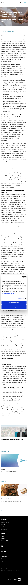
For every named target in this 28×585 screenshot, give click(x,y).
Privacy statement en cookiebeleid (10, 570)
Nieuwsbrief (4, 541)
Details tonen (21, 298)
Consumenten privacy (7, 558)
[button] (20, 2)
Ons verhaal (4, 554)
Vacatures (4, 556)
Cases (3, 536)
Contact (3, 561)
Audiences (4, 529)
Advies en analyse (6, 527)
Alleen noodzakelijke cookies (14, 306)
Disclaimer (4, 568)
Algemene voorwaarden (7, 566)
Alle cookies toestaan (14, 302)
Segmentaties (5, 522)
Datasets (3, 524)
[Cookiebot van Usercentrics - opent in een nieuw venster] (21, 277)
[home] (7, 2)
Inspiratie (3, 538)
